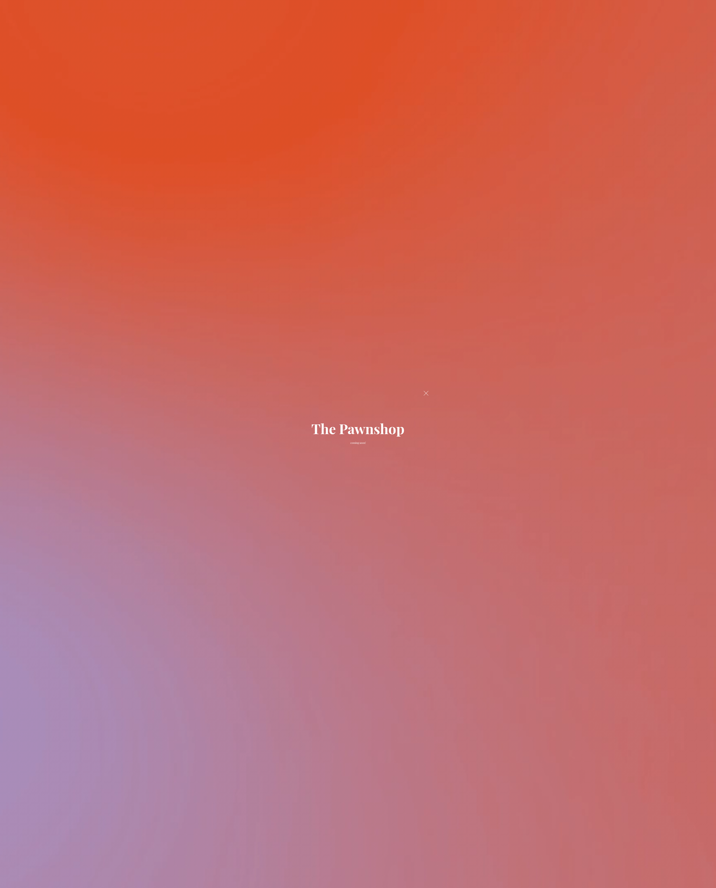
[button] (426, 393)
